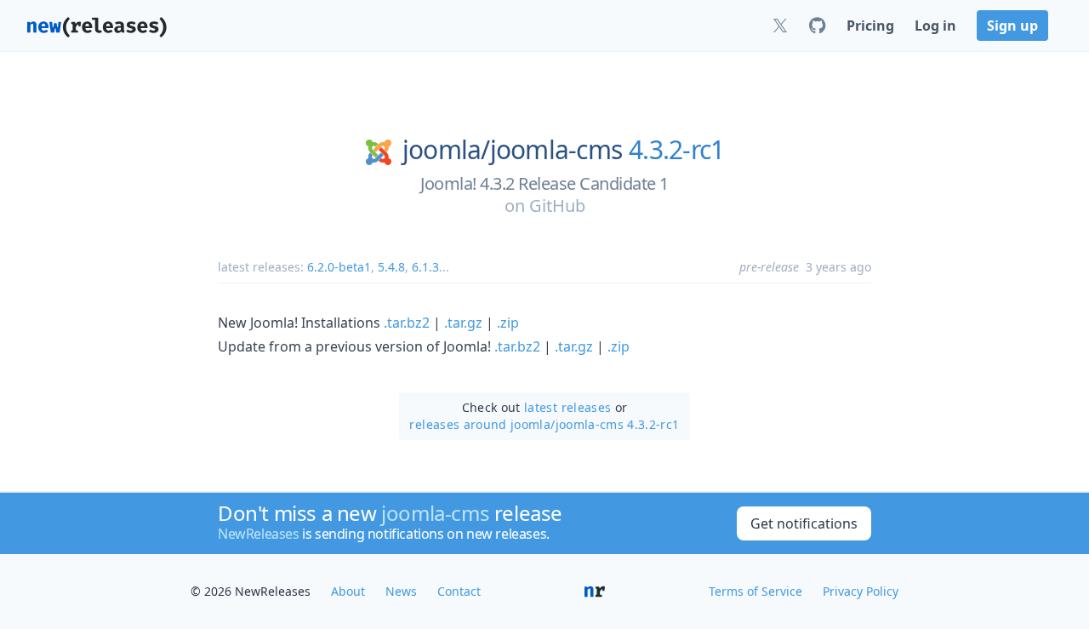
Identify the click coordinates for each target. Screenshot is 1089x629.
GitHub (557, 205)
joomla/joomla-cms (512, 150)
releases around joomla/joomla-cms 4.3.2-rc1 (544, 424)
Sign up (1012, 25)
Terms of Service (755, 591)
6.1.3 (425, 267)
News (401, 591)
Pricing (870, 25)
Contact (459, 591)
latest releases (567, 407)
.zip (508, 322)
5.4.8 (391, 267)
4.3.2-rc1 (676, 150)
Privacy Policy (860, 591)
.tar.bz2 (407, 322)
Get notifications (804, 523)
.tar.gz (463, 322)
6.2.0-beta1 (339, 267)
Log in (935, 25)
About (348, 591)
